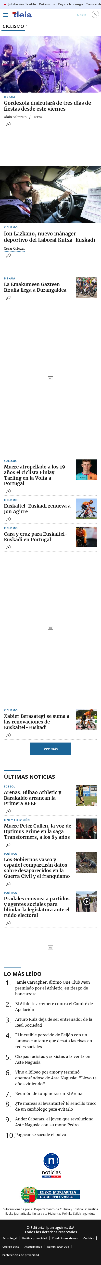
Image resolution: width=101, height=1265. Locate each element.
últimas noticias (29, 776)
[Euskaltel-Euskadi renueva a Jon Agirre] (86, 509)
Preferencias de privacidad (20, 1255)
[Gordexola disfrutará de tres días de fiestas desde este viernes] (50, 64)
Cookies (88, 1238)
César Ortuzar (14, 249)
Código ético (10, 1246)
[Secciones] (5, 15)
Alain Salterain (15, 117)
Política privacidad (34, 1238)
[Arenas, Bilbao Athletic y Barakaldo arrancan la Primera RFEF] (86, 795)
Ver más (51, 749)
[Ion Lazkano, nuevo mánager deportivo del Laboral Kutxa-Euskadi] (50, 194)
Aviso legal (9, 1238)
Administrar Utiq (58, 1246)
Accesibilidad (33, 1246)
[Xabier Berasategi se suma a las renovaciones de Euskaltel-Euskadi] (86, 719)
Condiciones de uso (65, 1238)
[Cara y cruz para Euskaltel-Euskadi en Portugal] (86, 537)
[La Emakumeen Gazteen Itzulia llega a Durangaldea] (86, 287)
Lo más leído (22, 973)
